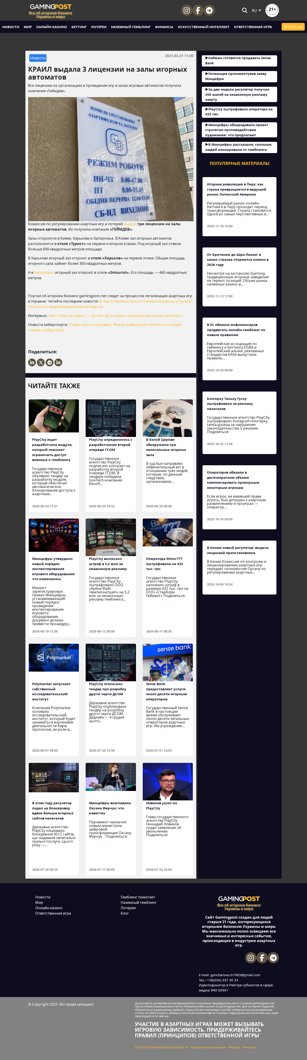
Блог (125, 913)
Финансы (164, 26)
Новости (10, 26)
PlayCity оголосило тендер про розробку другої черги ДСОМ (107, 688)
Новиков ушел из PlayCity (161, 805)
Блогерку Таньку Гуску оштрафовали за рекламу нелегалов (230, 403)
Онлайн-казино (51, 26)
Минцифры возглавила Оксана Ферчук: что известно (110, 808)
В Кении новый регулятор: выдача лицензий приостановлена (238, 550)
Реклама (234, 1047)
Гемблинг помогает (138, 897)
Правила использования (208, 1047)
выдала (130, 223)
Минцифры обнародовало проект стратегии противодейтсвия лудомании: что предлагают (236, 129)
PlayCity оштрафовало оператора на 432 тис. (239, 111)
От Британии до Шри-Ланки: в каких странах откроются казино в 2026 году (238, 259)
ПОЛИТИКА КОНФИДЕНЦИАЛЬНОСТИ (162, 1047)
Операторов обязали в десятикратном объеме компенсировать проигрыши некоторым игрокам (233, 480)
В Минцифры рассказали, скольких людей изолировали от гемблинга (238, 147)
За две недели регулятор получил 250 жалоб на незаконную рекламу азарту (237, 94)
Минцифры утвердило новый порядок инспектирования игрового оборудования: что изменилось (53, 568)
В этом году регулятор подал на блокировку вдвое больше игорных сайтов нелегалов (52, 810)
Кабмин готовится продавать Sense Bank (238, 60)
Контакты (249, 1047)
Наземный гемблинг (131, 26)
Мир (28, 26)
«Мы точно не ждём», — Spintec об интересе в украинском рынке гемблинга (115, 315)
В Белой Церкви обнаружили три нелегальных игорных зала (166, 447)
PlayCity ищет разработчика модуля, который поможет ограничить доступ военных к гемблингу (52, 449)
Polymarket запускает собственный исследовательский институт (51, 691)
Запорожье (44, 272)
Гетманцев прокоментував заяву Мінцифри (236, 76)
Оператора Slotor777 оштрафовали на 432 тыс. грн (164, 563)
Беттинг (79, 26)
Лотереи (99, 26)
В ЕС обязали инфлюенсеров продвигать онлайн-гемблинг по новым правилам (236, 329)
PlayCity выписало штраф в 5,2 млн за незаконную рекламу (108, 563)
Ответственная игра (253, 26)
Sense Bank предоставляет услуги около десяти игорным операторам (166, 691)
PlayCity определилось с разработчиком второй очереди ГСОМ (110, 444)
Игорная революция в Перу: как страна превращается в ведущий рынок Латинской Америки (236, 189)
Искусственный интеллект (203, 26)
